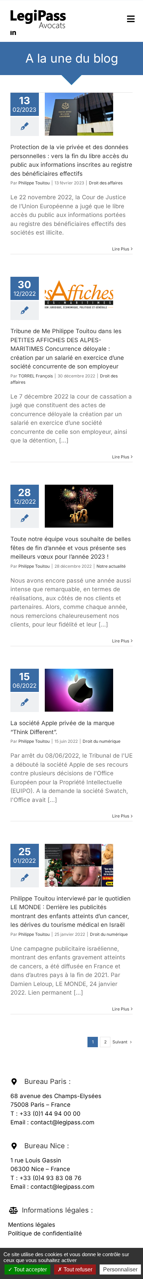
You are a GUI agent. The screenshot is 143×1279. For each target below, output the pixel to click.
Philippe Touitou (34, 182)
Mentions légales (31, 1224)
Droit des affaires (106, 182)
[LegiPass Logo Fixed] (38, 10)
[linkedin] (13, 32)
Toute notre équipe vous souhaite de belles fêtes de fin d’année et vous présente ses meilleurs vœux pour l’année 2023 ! (70, 548)
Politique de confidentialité (45, 1233)
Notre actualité (111, 566)
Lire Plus (120, 249)
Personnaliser (120, 1269)
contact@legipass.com (62, 1122)
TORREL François (35, 375)
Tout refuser (77, 1269)
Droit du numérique (101, 741)
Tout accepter (29, 1269)
